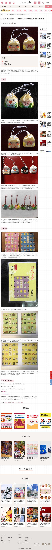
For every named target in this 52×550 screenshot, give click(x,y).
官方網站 (4, 391)
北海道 (30, 10)
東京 (13, 10)
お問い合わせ (21, 543)
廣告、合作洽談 (21, 542)
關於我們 (20, 537)
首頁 (2, 14)
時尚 (33, 6)
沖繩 (36, 10)
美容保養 (4, 6)
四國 (46, 10)
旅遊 (19, 6)
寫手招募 (20, 539)
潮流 (11, 6)
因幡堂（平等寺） (8, 65)
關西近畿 (19, 10)
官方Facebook (5, 394)
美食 (26, 6)
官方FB (5, 185)
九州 (41, 10)
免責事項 (27, 537)
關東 (25, 10)
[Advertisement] (45, 90)
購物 (48, 6)
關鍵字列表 (27, 542)
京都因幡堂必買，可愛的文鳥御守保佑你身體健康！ (19, 14)
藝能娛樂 (41, 6)
